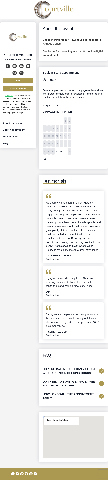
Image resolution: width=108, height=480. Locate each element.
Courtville (9, 96)
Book (18, 80)
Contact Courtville (18, 89)
